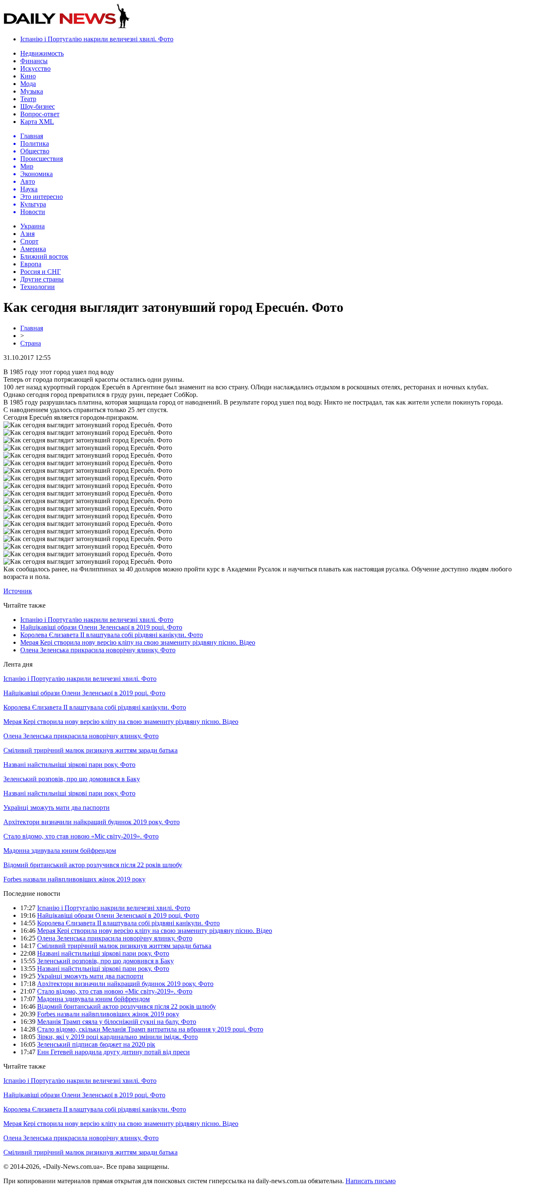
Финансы (34, 60)
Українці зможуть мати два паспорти (56, 807)
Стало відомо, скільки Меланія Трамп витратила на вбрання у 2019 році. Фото (150, 1029)
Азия (27, 233)
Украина (32, 226)
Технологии (37, 286)
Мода (28, 83)
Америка (33, 248)
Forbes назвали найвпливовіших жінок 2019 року (74, 879)
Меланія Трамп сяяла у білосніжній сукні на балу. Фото (116, 1021)
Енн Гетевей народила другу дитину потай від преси (113, 1052)
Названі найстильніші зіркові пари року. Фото (69, 764)
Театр (28, 98)
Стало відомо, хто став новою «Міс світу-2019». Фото (81, 836)
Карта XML (37, 121)
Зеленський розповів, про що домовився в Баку (71, 778)
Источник (17, 591)
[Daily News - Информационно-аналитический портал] (66, 26)
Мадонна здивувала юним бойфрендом (59, 850)
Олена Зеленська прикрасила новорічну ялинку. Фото (98, 650)
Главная (31, 328)
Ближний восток (44, 256)
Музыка (31, 91)
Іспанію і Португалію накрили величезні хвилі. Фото (96, 39)
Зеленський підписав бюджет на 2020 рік (96, 1044)
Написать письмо (371, 1180)
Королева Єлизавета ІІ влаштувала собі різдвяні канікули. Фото (111, 634)
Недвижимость (42, 53)
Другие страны (42, 279)
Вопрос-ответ (39, 114)
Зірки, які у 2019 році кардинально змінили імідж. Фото (117, 1036)
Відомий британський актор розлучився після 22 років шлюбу (92, 864)
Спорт (29, 241)
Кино (28, 76)
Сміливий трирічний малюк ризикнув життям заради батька (90, 750)
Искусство (35, 68)
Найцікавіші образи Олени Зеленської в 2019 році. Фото (101, 627)
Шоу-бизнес (37, 106)
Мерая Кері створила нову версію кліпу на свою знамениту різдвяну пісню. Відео (137, 642)
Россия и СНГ (40, 271)
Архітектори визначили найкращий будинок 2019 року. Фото (91, 821)
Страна (30, 343)
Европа (30, 264)
